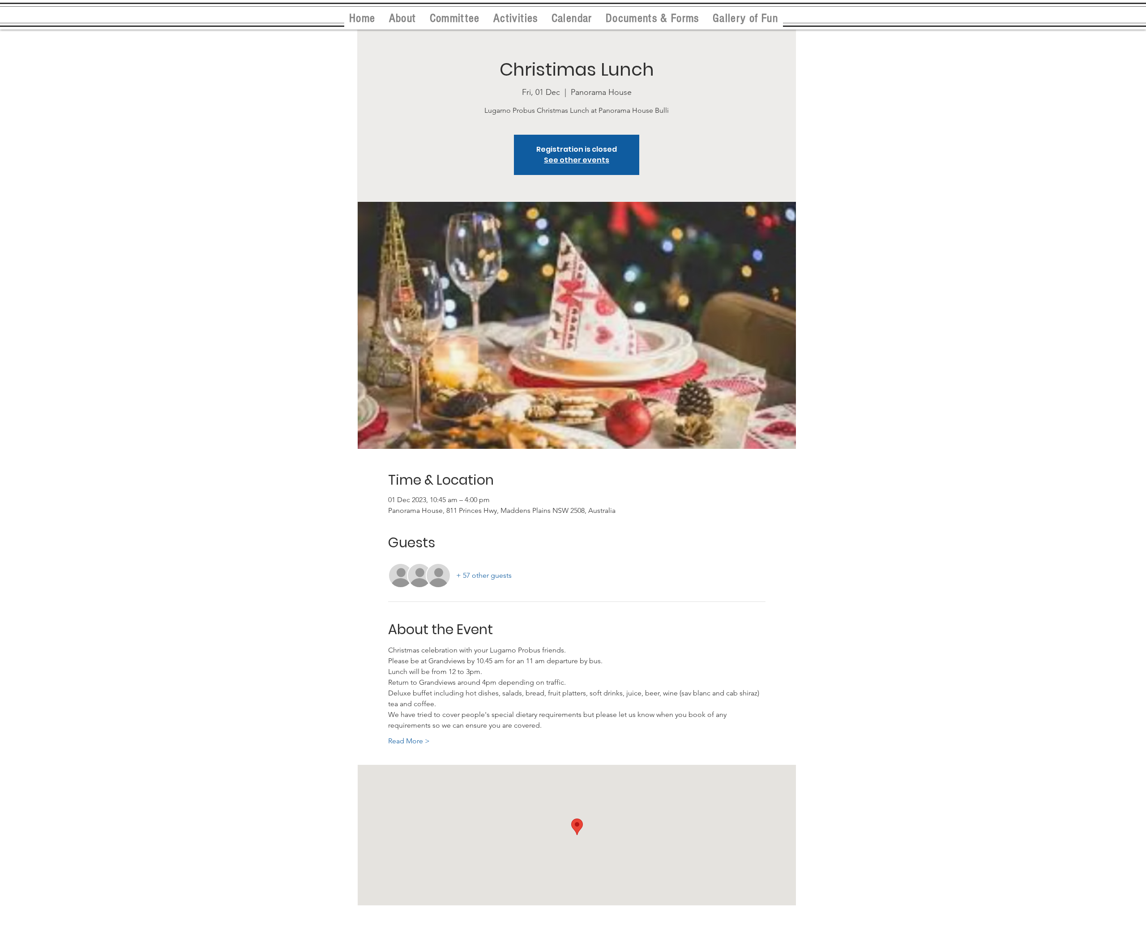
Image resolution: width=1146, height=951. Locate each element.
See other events (576, 160)
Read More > (409, 741)
